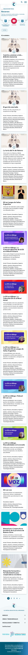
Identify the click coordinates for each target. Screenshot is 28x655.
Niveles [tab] (5, 615)
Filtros (4, 30)
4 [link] (16, 598)
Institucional (6, 626)
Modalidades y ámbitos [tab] (10, 623)
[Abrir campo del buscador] (21, 2)
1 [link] (8, 598)
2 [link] (11, 598)
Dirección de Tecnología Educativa (14, 646)
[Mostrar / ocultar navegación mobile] (25, 2)
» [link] (19, 598)
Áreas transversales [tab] (10, 619)
